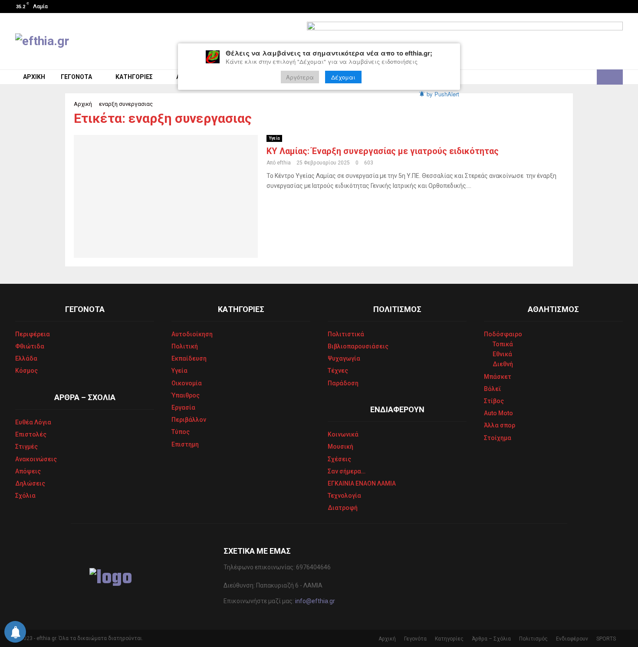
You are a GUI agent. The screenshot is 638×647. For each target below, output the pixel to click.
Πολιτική (184, 346)
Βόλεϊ (492, 388)
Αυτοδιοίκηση (192, 334)
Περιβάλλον (188, 419)
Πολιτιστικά (346, 334)
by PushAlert (443, 94)
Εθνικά (502, 354)
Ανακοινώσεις (36, 459)
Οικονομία (186, 383)
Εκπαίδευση (189, 358)
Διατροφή (343, 507)
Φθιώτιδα (29, 346)
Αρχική (34, 76)
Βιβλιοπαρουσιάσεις (358, 346)
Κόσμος (26, 370)
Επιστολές (30, 434)
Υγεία (274, 138)
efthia (284, 163)
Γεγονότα (76, 76)
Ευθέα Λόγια (33, 422)
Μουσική (340, 446)
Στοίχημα (497, 437)
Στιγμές (26, 446)
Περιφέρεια (32, 334)
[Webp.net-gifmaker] (465, 41)
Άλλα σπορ (499, 425)
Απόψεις (28, 471)
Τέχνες (338, 370)
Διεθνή (503, 364)
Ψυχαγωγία (344, 358)
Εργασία (183, 407)
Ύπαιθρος (185, 395)
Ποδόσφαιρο (503, 334)
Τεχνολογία (344, 495)
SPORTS (606, 639)
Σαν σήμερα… (346, 471)
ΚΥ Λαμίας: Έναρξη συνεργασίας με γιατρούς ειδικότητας (382, 151)
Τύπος (180, 431)
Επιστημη (185, 444)
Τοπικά (503, 344)
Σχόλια (25, 495)
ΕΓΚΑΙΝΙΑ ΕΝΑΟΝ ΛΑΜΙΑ (362, 483)
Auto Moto (498, 413)
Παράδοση (343, 383)
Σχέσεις (339, 459)
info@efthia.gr (315, 601)
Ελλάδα (26, 358)
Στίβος (494, 400)
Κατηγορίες (134, 76)
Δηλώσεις (30, 483)
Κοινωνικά (343, 434)
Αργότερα (300, 77)
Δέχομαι (343, 77)
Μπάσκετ (497, 376)
